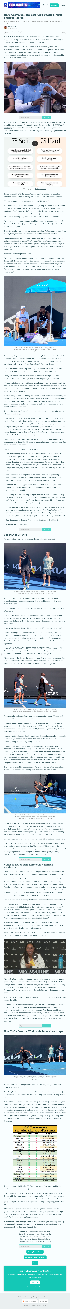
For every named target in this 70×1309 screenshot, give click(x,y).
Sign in (63, 5)
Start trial (35, 1282)
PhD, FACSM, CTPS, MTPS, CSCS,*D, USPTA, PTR (30, 648)
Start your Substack (30, 1301)
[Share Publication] (47, 5)
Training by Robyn (40, 189)
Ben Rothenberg (12, 26)
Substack (26, 1305)
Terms (39, 1297)
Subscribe (54, 5)
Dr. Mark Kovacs (28, 598)
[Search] (43, 5)
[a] (35, 957)
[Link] (1, 534)
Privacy (35, 1297)
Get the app (43, 1301)
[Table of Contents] (2, 654)
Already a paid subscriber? (35, 1287)
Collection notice (47, 1297)
